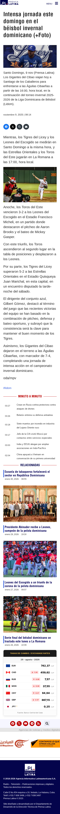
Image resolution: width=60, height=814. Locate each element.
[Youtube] (25, 723)
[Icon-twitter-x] (19, 723)
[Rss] (38, 723)
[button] (47, 723)
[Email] (26, 127)
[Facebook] (6, 127)
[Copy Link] (19, 127)
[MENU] (56, 3)
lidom (8, 388)
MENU (49, 4)
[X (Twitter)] (13, 127)
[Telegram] (32, 723)
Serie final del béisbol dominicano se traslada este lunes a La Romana (28, 639)
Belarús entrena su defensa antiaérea (35, 415)
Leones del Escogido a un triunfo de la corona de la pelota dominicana (28, 584)
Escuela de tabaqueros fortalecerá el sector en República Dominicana (27, 473)
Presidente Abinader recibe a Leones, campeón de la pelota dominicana (28, 529)
